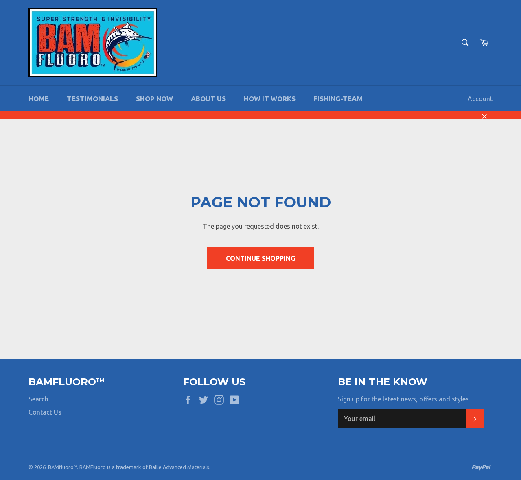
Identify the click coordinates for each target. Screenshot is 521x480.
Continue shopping (260, 258)
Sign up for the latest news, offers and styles (403, 399)
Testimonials (92, 99)
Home (38, 99)
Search (38, 399)
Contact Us (44, 412)
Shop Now (154, 99)
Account (480, 99)
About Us (208, 99)
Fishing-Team (338, 99)
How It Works (270, 99)
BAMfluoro (61, 467)
